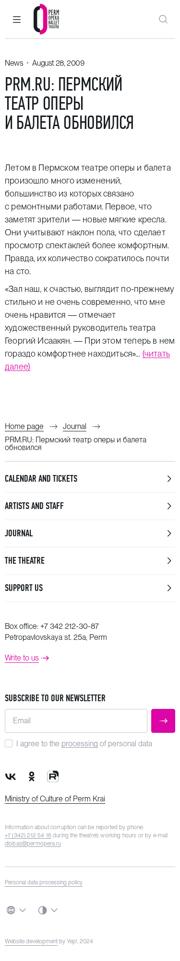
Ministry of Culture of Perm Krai (55, 798)
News (14, 63)
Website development (31, 941)
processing (79, 743)
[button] (17, 19)
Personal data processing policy (44, 882)
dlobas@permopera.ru (33, 843)
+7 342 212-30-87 (69, 626)
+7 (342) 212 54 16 (28, 835)
